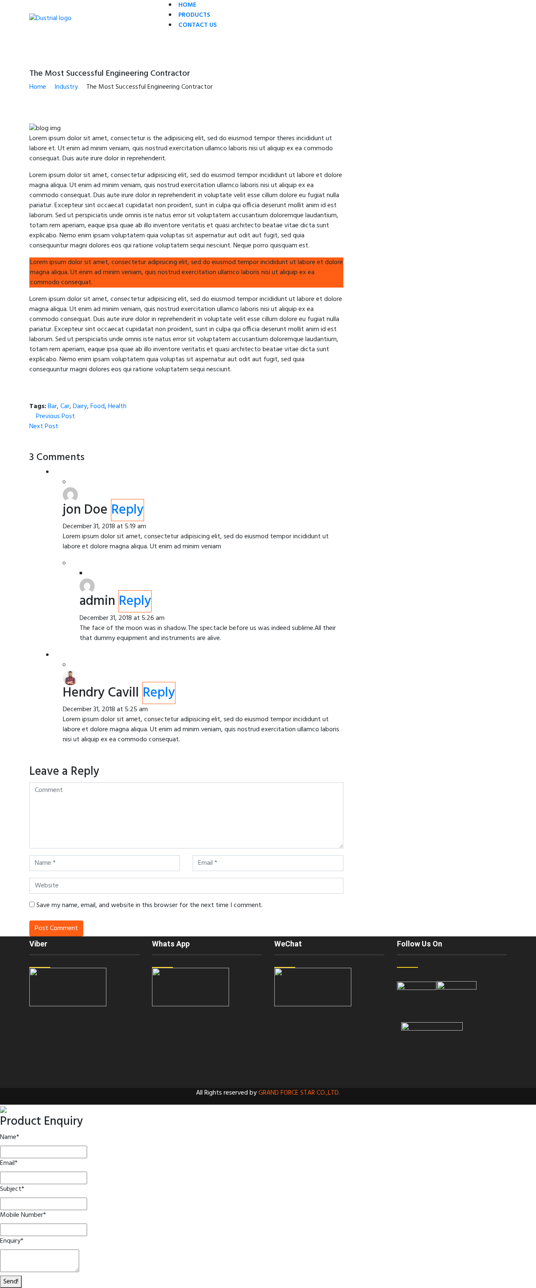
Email (9, 1163)
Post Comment (56, 928)
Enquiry (11, 1241)
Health (117, 406)
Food (97, 406)
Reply (127, 510)
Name (9, 1137)
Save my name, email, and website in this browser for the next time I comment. (149, 905)
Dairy (80, 406)
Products (194, 15)
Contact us (197, 25)
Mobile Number (23, 1215)
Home (187, 5)
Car (65, 406)
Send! (10, 1281)
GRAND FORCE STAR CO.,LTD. (299, 1092)
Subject (12, 1189)
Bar (52, 406)
